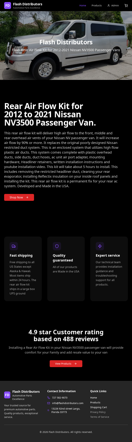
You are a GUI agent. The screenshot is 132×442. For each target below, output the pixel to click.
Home (82, 5)
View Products (63, 363)
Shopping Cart (98, 407)
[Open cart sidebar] (126, 5)
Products (97, 5)
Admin (115, 5)
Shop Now (16, 197)
